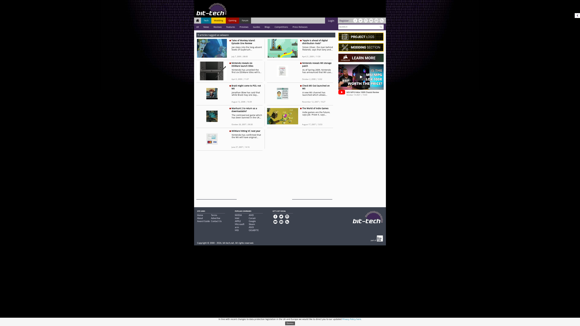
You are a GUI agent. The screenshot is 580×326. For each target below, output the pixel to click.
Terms (214, 215)
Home (200, 215)
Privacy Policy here (351, 319)
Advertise (215, 218)
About (200, 218)
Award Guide (203, 221)
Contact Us (216, 221)
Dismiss (290, 323)
